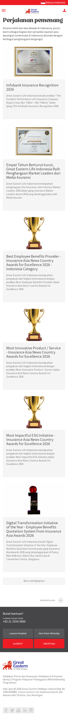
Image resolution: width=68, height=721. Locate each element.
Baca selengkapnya (34, 580)
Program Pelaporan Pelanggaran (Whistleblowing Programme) (34, 681)
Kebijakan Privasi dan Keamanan (20, 676)
